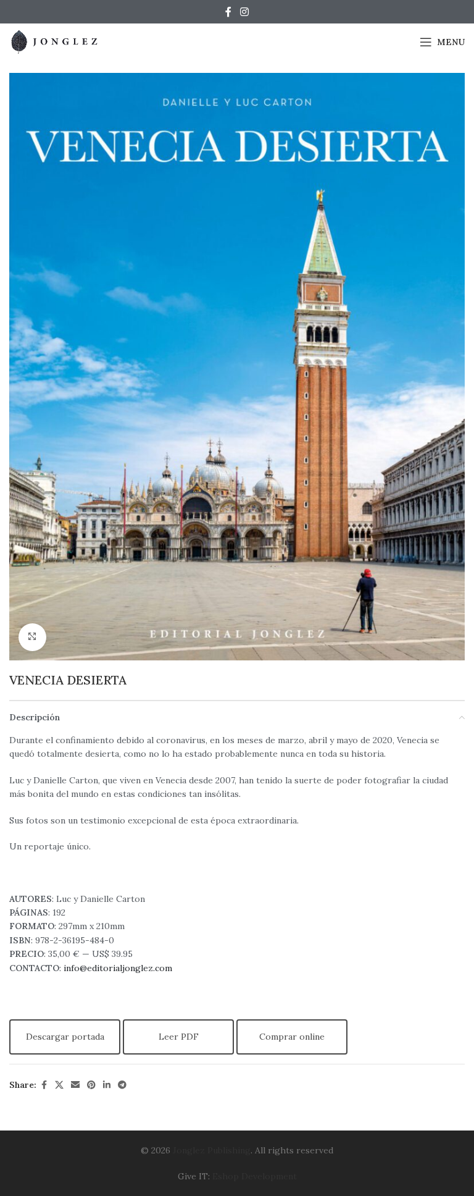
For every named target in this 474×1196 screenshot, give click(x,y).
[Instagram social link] (244, 11)
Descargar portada (65, 1036)
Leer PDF (179, 1036)
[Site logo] (55, 41)
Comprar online (292, 1036)
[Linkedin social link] (106, 1085)
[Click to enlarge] (32, 637)
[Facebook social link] (228, 11)
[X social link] (59, 1085)
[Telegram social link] (122, 1085)
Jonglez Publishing (212, 1150)
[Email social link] (75, 1085)
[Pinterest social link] (91, 1085)
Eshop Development (254, 1176)
